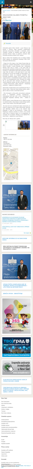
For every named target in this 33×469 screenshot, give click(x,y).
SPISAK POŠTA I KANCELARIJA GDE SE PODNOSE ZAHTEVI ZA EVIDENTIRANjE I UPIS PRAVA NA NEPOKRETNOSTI (15, 286)
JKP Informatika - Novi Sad (22, 465)
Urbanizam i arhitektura (7, 407)
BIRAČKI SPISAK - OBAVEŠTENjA (12, 293)
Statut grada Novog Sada (7, 429)
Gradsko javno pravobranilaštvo (9, 427)
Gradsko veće (4, 423)
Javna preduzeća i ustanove (8, 431)
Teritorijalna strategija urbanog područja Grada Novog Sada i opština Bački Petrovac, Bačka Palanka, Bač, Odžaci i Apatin (16, 390)
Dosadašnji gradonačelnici (8, 421)
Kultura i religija (5, 409)
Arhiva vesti (4, 456)
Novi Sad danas (5, 401)
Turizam (3, 411)
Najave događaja (8, 214)
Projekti (3, 441)
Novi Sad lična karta (6, 403)
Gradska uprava (6, 416)
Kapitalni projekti (5, 443)
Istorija (3, 405)
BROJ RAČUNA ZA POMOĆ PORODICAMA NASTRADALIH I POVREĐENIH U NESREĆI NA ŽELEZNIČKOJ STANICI (16, 248)
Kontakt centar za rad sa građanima (10, 462)
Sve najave (26, 233)
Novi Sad (4, 398)
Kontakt (3, 459)
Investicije (4, 436)
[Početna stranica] (6, 6)
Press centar (5, 447)
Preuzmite (8, 43)
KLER (2, 439)
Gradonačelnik (5, 419)
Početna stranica (6, 10)
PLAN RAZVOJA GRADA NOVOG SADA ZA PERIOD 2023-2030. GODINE (15, 380)
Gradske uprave (5, 425)
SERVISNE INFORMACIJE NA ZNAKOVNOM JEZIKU (14, 239)
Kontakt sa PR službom (7, 450)
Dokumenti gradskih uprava (8, 433)
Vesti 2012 (4, 454)
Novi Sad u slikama (6, 413)
